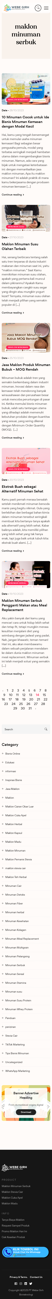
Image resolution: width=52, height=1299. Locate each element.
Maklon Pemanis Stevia (18, 859)
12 (23, 695)
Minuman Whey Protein (19, 1009)
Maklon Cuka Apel (15, 815)
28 (43, 704)
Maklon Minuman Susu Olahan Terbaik (20, 246)
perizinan (10, 1027)
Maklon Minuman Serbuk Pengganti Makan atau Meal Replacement (24, 605)
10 (10, 695)
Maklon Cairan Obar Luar (19, 806)
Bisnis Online (12, 753)
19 (24, 699)
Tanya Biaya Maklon (13, 1219)
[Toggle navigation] (46, 8)
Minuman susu (16, 227)
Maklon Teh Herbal (16, 877)
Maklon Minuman (18, 100)
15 (44, 695)
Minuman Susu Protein (18, 1000)
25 (21, 704)
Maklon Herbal (13, 824)
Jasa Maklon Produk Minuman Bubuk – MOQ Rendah (26, 367)
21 (38, 699)
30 (23, 708)
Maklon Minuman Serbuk (16, 1186)
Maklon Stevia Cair (12, 1192)
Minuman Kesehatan (17, 921)
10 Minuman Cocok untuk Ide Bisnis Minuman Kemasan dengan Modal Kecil (25, 122)
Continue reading (12, 194)
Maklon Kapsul (13, 833)
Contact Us (36, 1277)
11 (17, 695)
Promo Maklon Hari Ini (14, 1231)
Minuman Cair (13, 885)
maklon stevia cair (15, 868)
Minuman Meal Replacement (22, 938)
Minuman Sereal (17, 583)
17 (10, 699)
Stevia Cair (11, 1035)
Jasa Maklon (12, 789)
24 (13, 704)
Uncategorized (13, 1062)
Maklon (9, 797)
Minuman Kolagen (15, 930)
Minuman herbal (14, 912)
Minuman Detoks (15, 894)
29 (15, 708)
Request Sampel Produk (15, 1225)
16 (3, 699)
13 (30, 695)
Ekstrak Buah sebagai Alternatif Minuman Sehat (22, 489)
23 (6, 704)
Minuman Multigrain (17, 947)
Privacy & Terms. (19, 1277)
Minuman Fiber (14, 903)
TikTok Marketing (15, 1044)
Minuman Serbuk (15, 965)
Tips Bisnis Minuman (17, 1053)
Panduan (10, 1018)
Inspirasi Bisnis (13, 780)
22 (45, 699)
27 (36, 704)
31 (30, 708)
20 (31, 699)
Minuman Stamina (15, 982)
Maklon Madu (13, 841)
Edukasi (9, 762)
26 (28, 704)
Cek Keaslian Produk (13, 1237)
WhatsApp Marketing (17, 1071)
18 (17, 699)
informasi (10, 771)
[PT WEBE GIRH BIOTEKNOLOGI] (16, 8)
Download (26, 1112)
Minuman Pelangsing (17, 956)
